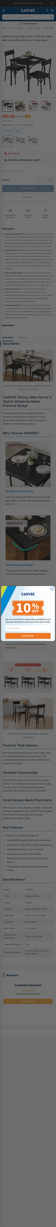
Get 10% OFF (28, 636)
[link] (28, 594)
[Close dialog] (52, 589)
